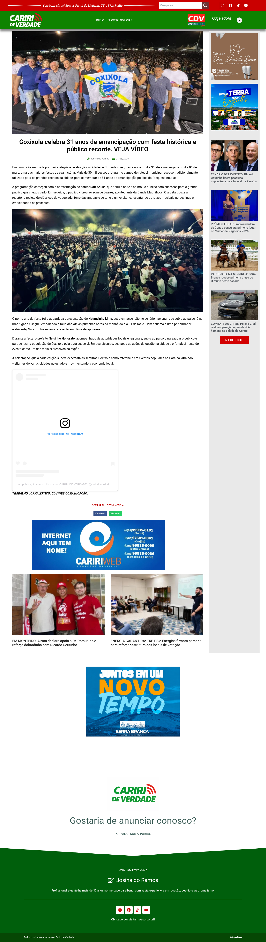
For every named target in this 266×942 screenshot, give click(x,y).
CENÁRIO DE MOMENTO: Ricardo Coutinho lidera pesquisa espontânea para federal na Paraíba (234, 178)
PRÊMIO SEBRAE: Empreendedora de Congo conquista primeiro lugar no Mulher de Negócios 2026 (233, 227)
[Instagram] (222, 5)
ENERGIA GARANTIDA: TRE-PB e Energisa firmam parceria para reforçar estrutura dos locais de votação (156, 643)
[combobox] (180, 5)
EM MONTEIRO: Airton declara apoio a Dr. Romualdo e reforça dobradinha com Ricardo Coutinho (54, 643)
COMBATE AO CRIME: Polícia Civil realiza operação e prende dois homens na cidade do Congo (233, 327)
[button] (100, 513)
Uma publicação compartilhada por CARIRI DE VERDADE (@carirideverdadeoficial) (67, 484)
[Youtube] (245, 5)
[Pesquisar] (205, 5)
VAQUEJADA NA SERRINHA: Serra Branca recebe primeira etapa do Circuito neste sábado (233, 277)
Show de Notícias (120, 20)
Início (100, 20)
